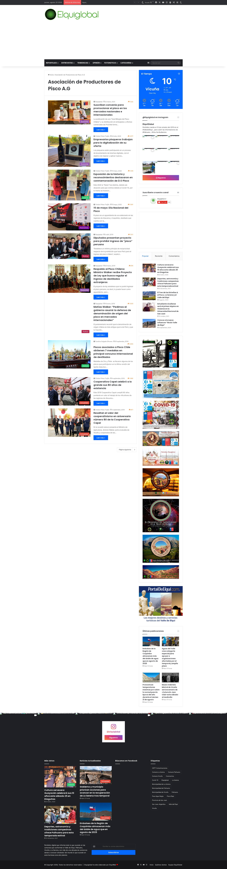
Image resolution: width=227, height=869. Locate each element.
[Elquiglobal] (72, 14)
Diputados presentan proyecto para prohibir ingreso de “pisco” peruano (113, 241)
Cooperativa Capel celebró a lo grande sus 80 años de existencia (113, 385)
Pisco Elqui (170, 796)
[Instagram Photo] (161, 141)
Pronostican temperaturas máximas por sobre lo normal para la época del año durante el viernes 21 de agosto (151, 692)
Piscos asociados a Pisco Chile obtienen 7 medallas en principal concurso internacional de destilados (113, 352)
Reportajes (51, 63)
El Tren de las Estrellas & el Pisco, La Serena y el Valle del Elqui (167, 295)
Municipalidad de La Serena (161, 784)
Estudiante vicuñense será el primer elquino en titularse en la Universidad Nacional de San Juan (168, 309)
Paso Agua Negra (158, 796)
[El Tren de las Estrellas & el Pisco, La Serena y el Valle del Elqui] (149, 295)
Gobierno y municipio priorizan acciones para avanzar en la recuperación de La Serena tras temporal (95, 791)
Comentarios (174, 256)
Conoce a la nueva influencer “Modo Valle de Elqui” (167, 322)
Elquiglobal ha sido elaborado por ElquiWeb (100, 865)
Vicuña (154, 808)
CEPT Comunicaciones (159, 768)
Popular (145, 256)
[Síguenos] (113, 728)
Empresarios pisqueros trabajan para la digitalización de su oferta (113, 143)
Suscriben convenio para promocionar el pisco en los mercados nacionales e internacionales (110, 109)
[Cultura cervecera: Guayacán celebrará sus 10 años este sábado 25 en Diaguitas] (149, 268)
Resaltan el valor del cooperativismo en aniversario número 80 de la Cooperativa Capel (112, 418)
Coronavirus (170, 776)
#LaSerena (162, 132)
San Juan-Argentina (158, 804)
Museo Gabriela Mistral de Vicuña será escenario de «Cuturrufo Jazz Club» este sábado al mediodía (170, 691)
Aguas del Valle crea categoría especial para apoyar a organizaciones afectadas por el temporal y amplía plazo (170, 657)
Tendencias (82, 63)
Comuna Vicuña (157, 776)
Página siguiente (125, 450)
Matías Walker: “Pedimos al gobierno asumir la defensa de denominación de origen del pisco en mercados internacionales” (112, 313)
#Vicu (154, 132)
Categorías (125, 63)
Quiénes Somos (161, 865)
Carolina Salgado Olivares (103, 341)
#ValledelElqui (148, 130)
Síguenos (162, 178)
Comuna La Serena (158, 772)
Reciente (158, 256)
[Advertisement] (113, 41)
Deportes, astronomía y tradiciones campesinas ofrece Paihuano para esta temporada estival (168, 282)
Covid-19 (155, 780)
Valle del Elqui (173, 804)
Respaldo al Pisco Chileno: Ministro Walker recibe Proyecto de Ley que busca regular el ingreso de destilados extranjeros (113, 275)
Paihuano (175, 792)
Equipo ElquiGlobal (175, 865)
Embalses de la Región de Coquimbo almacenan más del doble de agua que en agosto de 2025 (150, 656)
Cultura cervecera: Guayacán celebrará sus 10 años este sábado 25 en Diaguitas (168, 268)
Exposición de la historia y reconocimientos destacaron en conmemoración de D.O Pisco (113, 177)
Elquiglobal (99, 102)
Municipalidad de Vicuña (160, 792)
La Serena (175, 780)
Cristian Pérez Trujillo (102, 136)
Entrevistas (67, 63)
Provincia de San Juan (159, 800)
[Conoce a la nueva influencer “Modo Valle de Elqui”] (149, 323)
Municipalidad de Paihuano (161, 788)
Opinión (96, 63)
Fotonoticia (110, 63)
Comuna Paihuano (174, 772)
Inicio (51, 75)
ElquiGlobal (148, 124)
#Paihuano (146, 132)
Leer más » (100, 130)
